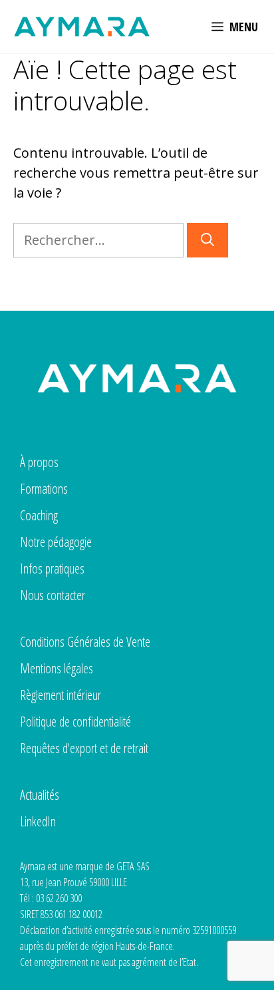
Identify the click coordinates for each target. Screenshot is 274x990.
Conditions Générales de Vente (85, 642)
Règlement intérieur (60, 695)
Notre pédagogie (56, 542)
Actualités (39, 795)
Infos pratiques (52, 569)
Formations (44, 489)
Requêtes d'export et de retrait (84, 748)
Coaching (39, 515)
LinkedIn (38, 821)
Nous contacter (52, 595)
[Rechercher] (207, 240)
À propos (39, 462)
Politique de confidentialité (75, 722)
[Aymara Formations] (81, 26)
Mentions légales (56, 668)
